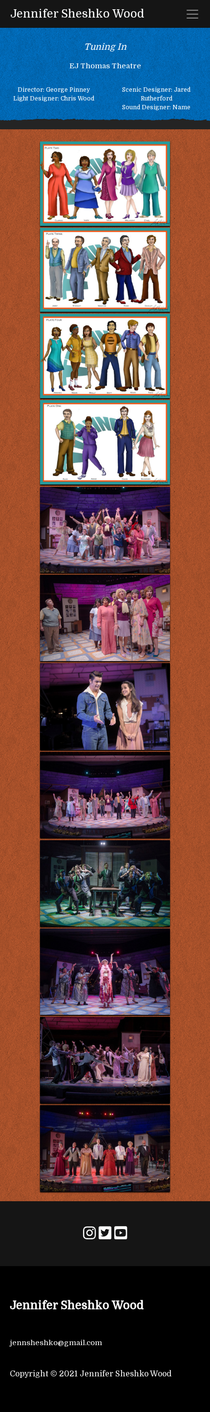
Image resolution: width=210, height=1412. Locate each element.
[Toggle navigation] (192, 14)
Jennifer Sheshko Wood (77, 13)
